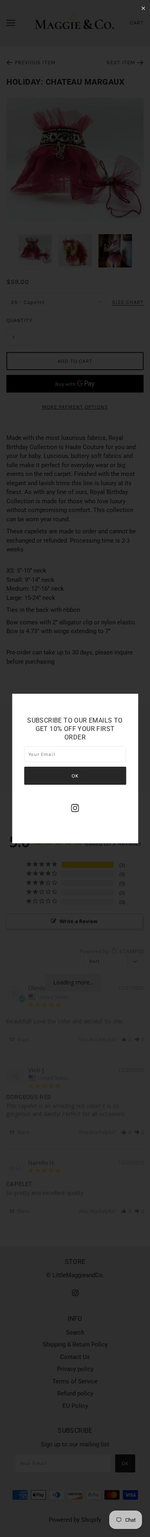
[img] (75, 808)
